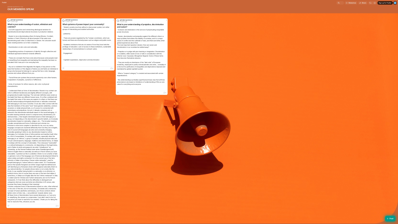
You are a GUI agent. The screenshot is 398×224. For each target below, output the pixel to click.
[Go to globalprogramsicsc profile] (118, 21)
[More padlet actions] (375, 3)
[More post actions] (166, 20)
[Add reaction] (118, 92)
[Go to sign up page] (395, 3)
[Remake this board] (370, 3)
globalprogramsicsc (13, 6)
